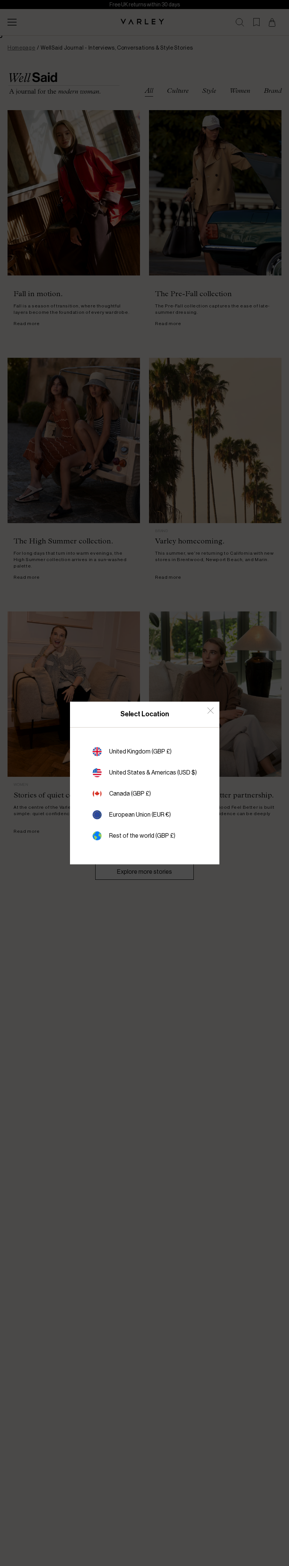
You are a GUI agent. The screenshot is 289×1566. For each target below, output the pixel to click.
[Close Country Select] (210, 710)
